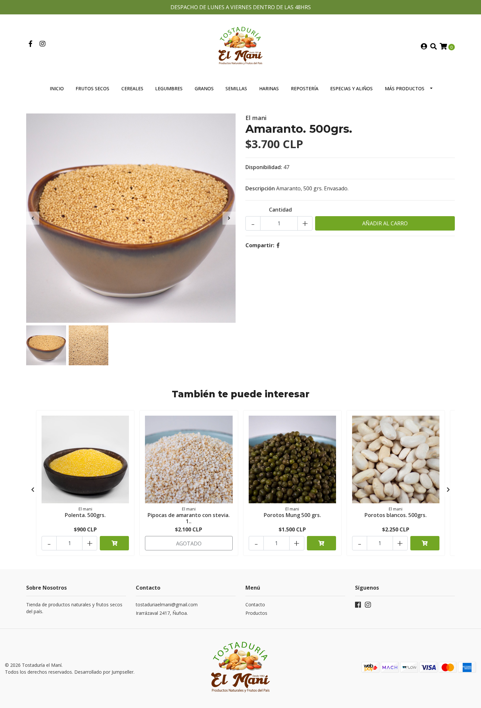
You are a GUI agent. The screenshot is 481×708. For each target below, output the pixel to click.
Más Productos (404, 88)
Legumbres (169, 88)
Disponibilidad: (263, 167)
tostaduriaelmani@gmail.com (167, 604)
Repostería (304, 88)
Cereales (132, 88)
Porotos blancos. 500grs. (396, 515)
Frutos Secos (92, 88)
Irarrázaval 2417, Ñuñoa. (162, 613)
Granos (204, 88)
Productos (256, 613)
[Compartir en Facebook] (278, 245)
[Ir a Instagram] (42, 44)
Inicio (57, 88)
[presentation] (32, 218)
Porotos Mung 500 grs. (292, 515)
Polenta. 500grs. (85, 515)
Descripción (260, 188)
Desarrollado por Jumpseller (104, 672)
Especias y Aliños (351, 88)
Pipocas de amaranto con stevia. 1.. (189, 518)
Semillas (236, 88)
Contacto (255, 604)
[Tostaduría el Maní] (240, 46)
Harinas (269, 88)
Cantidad (280, 209)
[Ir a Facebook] (30, 44)
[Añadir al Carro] (114, 543)
